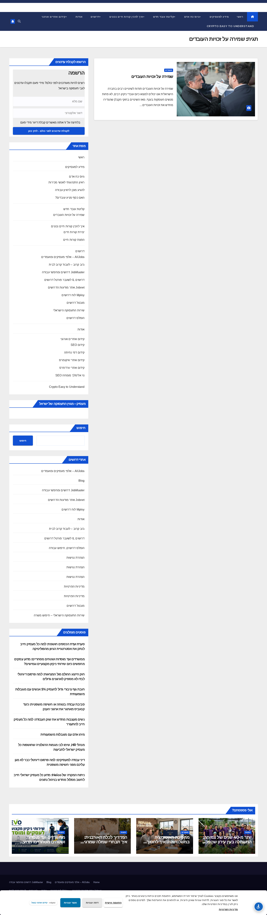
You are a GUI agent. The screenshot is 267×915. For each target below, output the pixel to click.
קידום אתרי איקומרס (72, 360)
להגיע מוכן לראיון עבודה (70, 190)
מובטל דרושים (75, 302)
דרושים (95, 16)
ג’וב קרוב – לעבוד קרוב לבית (66, 264)
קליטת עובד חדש (163, 16)
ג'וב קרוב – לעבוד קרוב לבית (66, 528)
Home (96, 882)
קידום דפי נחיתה (74, 352)
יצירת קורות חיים (74, 232)
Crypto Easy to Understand (230, 26)
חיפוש (81, 428)
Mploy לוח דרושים (73, 295)
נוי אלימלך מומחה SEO (70, 375)
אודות (79, 16)
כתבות (247, 832)
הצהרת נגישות (75, 557)
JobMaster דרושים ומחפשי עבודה (63, 272)
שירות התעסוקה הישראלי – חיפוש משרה (59, 615)
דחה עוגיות (92, 902)
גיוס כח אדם (192, 16)
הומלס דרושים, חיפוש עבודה (67, 548)
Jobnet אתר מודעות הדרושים (66, 287)
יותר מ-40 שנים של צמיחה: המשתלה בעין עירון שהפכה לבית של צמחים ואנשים (227, 842)
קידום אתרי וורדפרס (72, 367)
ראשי (240, 16)
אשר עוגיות (70, 902)
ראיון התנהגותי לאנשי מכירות (66, 182)
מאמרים (168, 70)
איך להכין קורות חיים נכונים (126, 16)
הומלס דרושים (75, 318)
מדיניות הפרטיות (74, 586)
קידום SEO (78, 344)
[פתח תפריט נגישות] (258, 906)
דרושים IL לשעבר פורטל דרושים (64, 279)
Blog (81, 480)
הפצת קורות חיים (74, 239)
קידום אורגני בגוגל (39, 903)
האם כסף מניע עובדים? (70, 197)
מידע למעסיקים (219, 16)
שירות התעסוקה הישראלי (68, 310)
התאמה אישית (113, 902)
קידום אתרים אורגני (54, 16)
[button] (19, 21)
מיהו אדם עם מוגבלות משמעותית (63, 735)
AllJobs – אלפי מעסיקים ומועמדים (62, 257)
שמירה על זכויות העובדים (152, 76)
